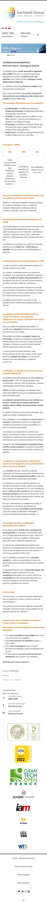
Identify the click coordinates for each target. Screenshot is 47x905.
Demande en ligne (15, 706)
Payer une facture (23, 883)
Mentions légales (23, 875)
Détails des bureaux (15, 714)
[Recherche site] (38, 35)
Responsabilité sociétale (23, 866)
